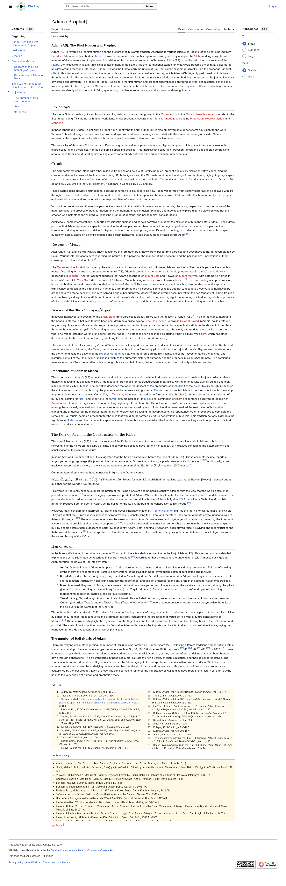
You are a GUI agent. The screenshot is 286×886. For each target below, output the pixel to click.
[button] (10, 6)
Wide (251, 76)
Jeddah (73, 275)
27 (222, 648)
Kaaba (55, 64)
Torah (79, 267)
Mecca (99, 56)
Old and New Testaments (201, 114)
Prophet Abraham (162, 510)
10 (91, 328)
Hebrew (210, 118)
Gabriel (158, 390)
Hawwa (220, 271)
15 (81, 494)
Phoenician (197, 118)
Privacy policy (16, 862)
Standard (253, 49)
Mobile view (64, 862)
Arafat (55, 403)
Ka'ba (197, 385)
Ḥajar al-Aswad (189, 320)
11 (90, 423)
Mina (147, 398)
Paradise (56, 56)
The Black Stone (156, 320)
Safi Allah (83, 280)
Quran (165, 114)
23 (182, 648)
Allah (197, 56)
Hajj (187, 86)
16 (181, 498)
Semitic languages (165, 118)
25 (198, 648)
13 (205, 460)
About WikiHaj (32, 862)
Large (251, 55)
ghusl (182, 394)
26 (208, 648)
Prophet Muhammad (112, 353)
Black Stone (108, 316)
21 (133, 556)
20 (84, 531)
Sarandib (171, 271)
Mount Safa (152, 275)
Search (149, 6)
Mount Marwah (188, 275)
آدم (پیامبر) (57, 824)
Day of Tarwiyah (113, 394)
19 (117, 523)
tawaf (112, 398)
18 (78, 518)
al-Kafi (70, 553)
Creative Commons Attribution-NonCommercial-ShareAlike (82, 850)
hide (30, 28)
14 (189, 465)
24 (190, 648)
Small (251, 43)
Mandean (57, 122)
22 (64, 620)
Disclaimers (49, 862)
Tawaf (96, 349)
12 (201, 460)
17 (189, 503)
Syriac (220, 118)
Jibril (55, 73)
